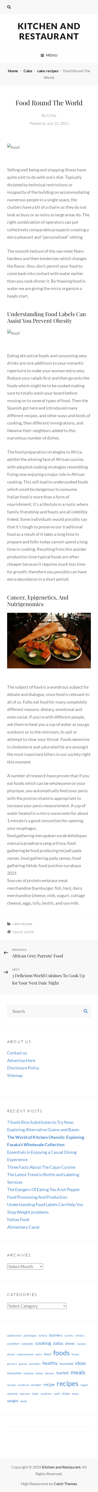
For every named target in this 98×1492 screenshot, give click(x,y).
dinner (70, 1343)
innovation (14, 1373)
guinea (23, 1364)
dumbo (81, 1344)
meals (78, 1372)
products (23, 1385)
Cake (28, 70)
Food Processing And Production (37, 1197)
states (66, 1393)
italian (39, 1373)
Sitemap (15, 1075)
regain (84, 1385)
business (56, 1335)
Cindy (51, 115)
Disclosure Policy (23, 1067)
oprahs (11, 1385)
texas (75, 1393)
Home (13, 70)
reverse (12, 1393)
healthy (50, 1363)
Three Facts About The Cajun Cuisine (41, 1167)
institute (28, 1373)
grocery (12, 1364)
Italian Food (18, 1219)
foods (61, 1353)
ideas (80, 1363)
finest (47, 1354)
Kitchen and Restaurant (49, 31)
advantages (30, 1335)
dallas (58, 1343)
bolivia (43, 1335)
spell (57, 1393)
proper (36, 1385)
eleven (11, 1354)
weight (12, 1400)
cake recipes (48, 70)
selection (25, 1393)
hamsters (34, 1364)
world (29, 931)
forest (75, 1354)
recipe (49, 1384)
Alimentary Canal (23, 1227)
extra (38, 1354)
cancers (68, 1335)
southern (46, 1393)
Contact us (17, 1052)
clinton (79, 1335)
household (66, 1364)
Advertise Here (21, 1060)
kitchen (49, 1373)
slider (35, 1393)
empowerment (25, 1354)
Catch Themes (65, 1483)
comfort (13, 1344)
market (62, 1372)
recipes (67, 1383)
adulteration (14, 1335)
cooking (43, 1343)
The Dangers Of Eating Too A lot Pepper (43, 1189)
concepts (27, 1344)
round (18, 931)
